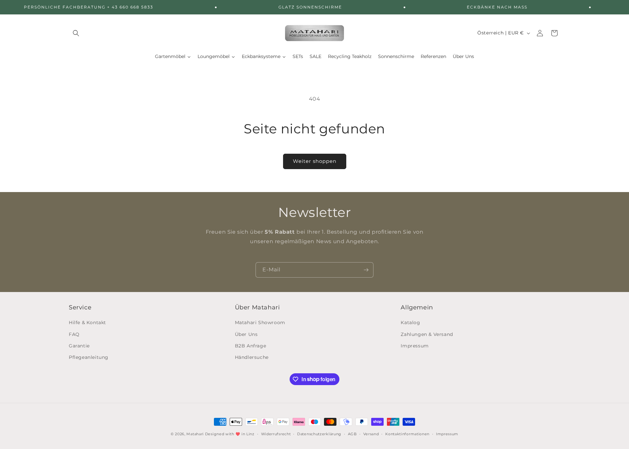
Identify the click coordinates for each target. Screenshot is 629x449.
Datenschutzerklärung (319, 433)
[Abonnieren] (366, 270)
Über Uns (246, 334)
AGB (352, 433)
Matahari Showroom (260, 323)
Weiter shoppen (314, 161)
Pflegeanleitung (88, 357)
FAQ (74, 334)
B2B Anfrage (250, 346)
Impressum (415, 346)
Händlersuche (252, 357)
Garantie (79, 346)
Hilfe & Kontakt (87, 323)
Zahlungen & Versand (427, 334)
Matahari (195, 434)
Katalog (410, 323)
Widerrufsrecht (276, 433)
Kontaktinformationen (407, 433)
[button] (76, 33)
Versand (371, 433)
